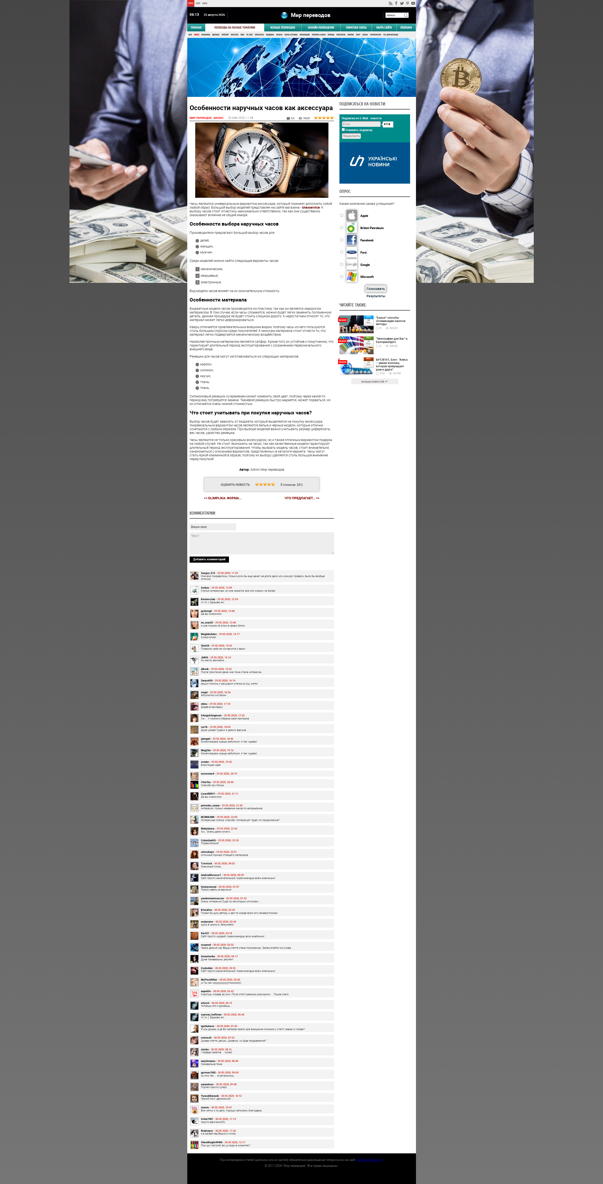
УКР (197, 3)
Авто (190, 35)
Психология (340, 35)
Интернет (225, 35)
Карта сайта (384, 27)
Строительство (375, 35)
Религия (350, 35)
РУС (190, 3)
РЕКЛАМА (406, 27)
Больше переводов (282, 27)
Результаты (376, 296)
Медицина (270, 35)
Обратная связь (356, 27)
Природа (331, 35)
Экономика (205, 35)
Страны (365, 35)
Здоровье (216, 35)
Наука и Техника (291, 35)
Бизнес (196, 35)
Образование (305, 35)
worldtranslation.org (369, 1160)
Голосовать (376, 288)
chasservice (311, 207)
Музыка (279, 35)
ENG (205, 3)
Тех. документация (390, 35)
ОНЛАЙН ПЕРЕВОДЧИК (321, 27)
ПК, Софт (249, 35)
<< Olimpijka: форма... (223, 498)
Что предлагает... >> (302, 498)
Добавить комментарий (209, 559)
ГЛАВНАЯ (196, 27)
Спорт (358, 35)
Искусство (234, 35)
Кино (242, 35)
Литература (259, 35)
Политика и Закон (319, 35)
